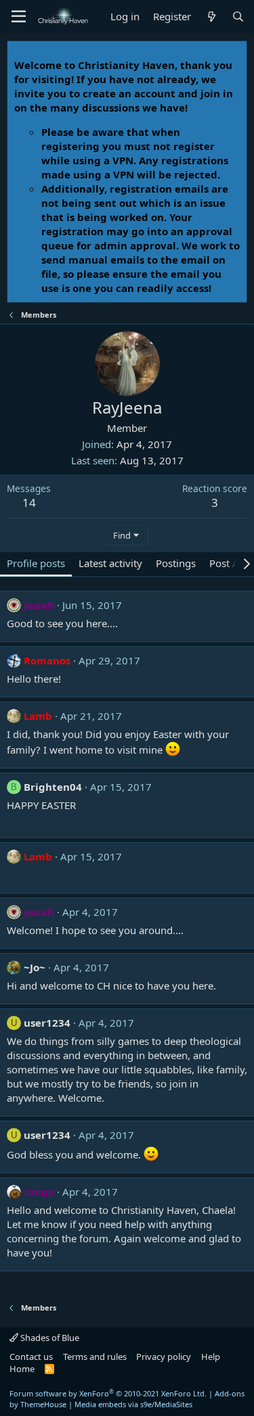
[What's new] (211, 16)
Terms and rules (95, 1356)
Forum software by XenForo (108, 1393)
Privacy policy (163, 1356)
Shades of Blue (48, 1338)
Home (22, 1369)
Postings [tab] (176, 563)
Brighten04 (53, 787)
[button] (19, 17)
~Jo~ (34, 967)
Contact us (31, 1356)
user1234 (47, 1022)
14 (29, 502)
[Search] (238, 16)
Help (210, 1356)
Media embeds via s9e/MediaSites (133, 1404)
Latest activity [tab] (110, 563)
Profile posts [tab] (36, 563)
